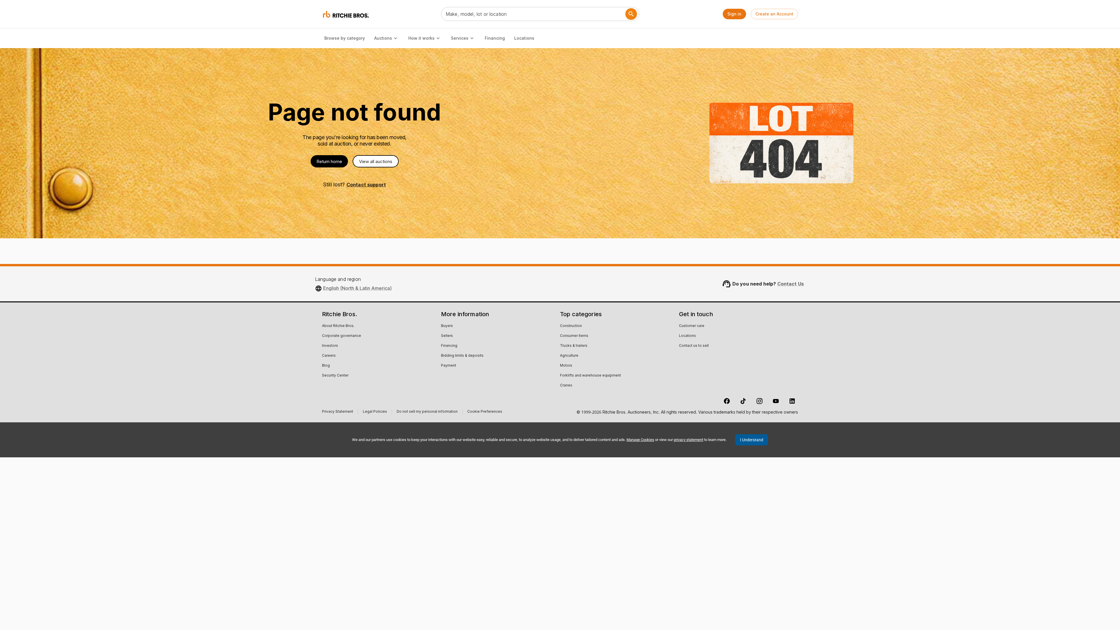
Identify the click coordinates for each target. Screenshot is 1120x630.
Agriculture (569, 355)
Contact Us (790, 284)
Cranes (566, 385)
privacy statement (688, 440)
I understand (751, 440)
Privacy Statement (337, 412)
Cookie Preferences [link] (484, 411)
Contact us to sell (694, 346)
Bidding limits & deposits (462, 355)
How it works (421, 38)
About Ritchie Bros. (338, 326)
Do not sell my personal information (427, 412)
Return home (329, 161)
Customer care (691, 326)
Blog (326, 365)
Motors (566, 365)
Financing (495, 38)
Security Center (335, 375)
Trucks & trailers (573, 346)
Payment (448, 365)
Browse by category (344, 38)
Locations (524, 38)
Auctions (383, 38)
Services (459, 38)
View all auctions (375, 161)
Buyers (447, 326)
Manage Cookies (640, 440)
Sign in (734, 13)
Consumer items (574, 336)
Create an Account (774, 13)
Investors (330, 346)
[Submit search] (631, 14)
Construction (571, 326)
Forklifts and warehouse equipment (590, 375)
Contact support (366, 185)
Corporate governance (341, 336)
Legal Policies (375, 412)
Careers (329, 355)
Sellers (447, 336)
